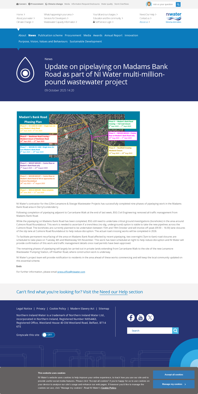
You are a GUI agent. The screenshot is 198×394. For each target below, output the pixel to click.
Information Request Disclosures (86, 4)
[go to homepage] (169, 17)
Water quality (107, 4)
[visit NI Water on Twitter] (150, 317)
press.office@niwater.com (71, 271)
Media (67, 4)
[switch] (48, 334)
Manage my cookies (172, 384)
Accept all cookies (174, 374)
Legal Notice (24, 308)
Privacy (40, 308)
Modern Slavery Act (82, 308)
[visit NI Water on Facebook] (130, 317)
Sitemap (104, 308)
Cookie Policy (58, 308)
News (48, 59)
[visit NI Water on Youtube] (140, 317)
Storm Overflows (121, 4)
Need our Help (114, 292)
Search (178, 4)
